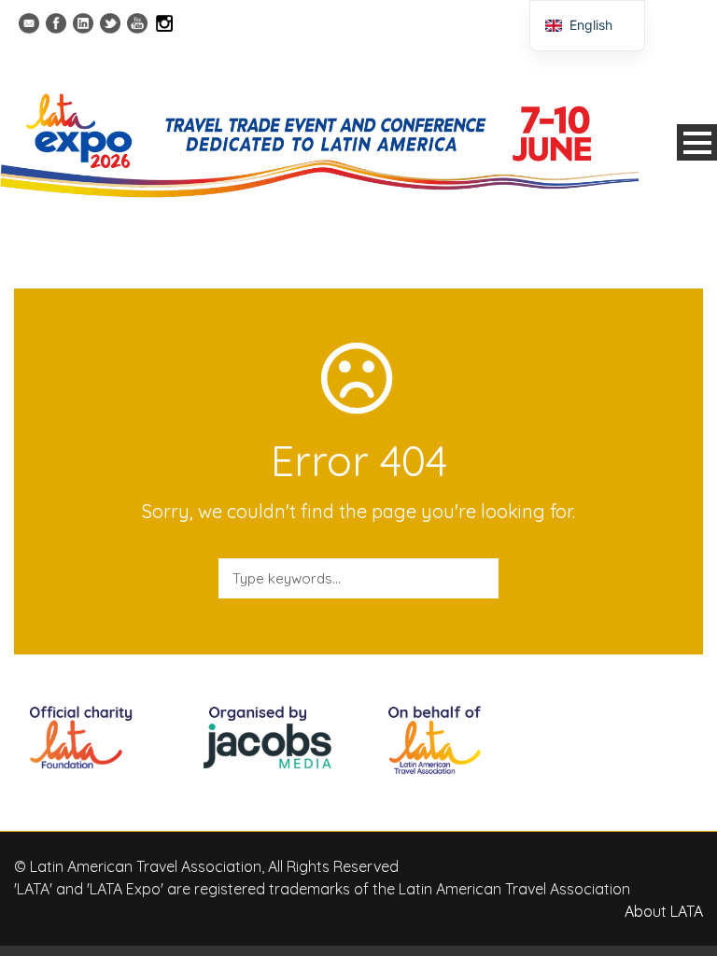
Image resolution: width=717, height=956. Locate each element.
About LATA (664, 911)
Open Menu (697, 142)
